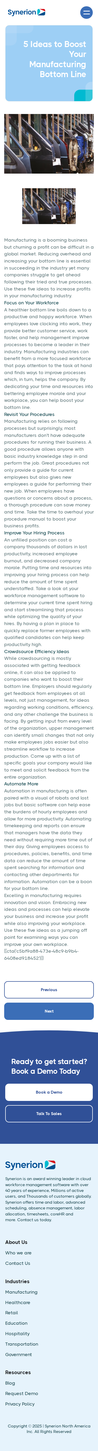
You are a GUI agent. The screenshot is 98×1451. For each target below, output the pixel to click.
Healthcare (17, 1302)
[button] (86, 12)
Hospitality (17, 1333)
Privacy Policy (19, 1404)
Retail (11, 1312)
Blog (10, 1383)
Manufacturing (21, 1292)
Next (49, 1011)
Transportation (21, 1344)
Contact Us (17, 1263)
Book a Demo (49, 1092)
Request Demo (21, 1393)
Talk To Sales (49, 1113)
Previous (49, 989)
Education (16, 1323)
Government (18, 1354)
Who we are (18, 1252)
